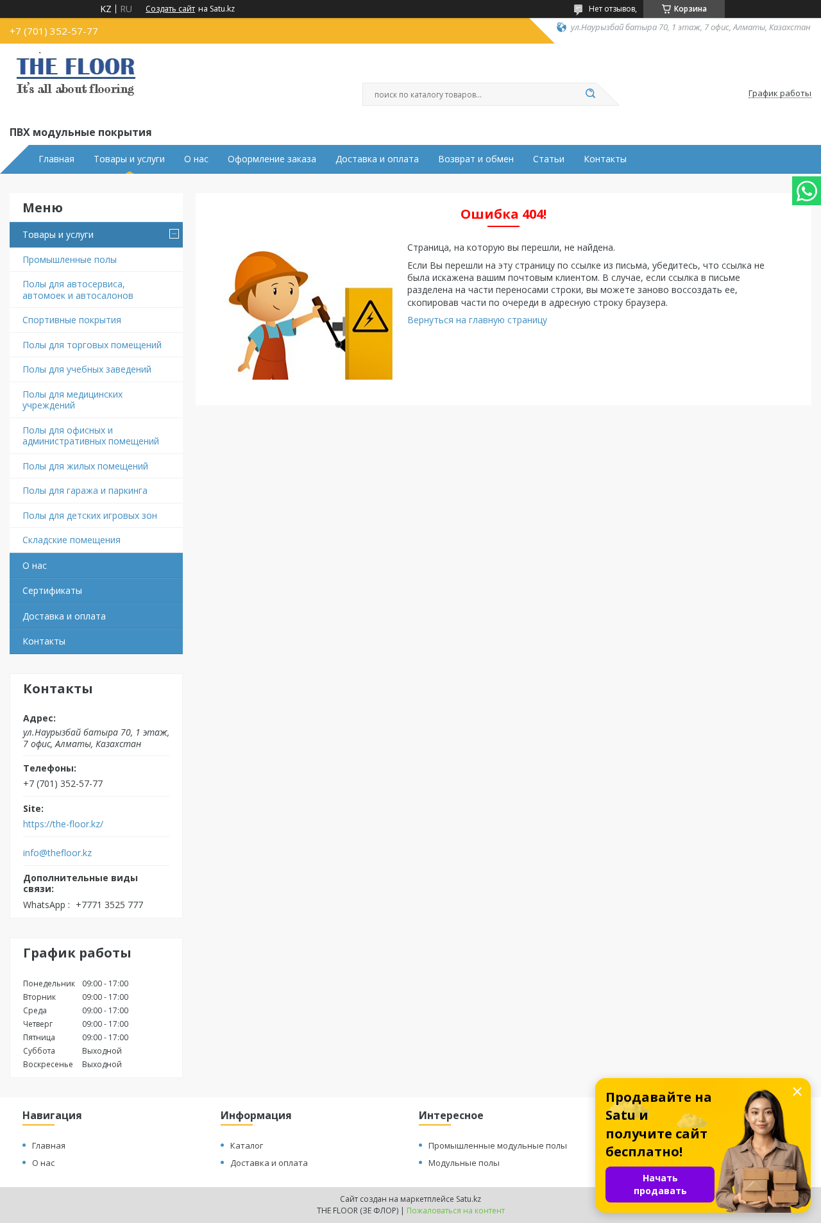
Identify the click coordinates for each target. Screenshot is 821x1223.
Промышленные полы (69, 259)
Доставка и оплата (377, 159)
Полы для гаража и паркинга (85, 490)
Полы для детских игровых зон (89, 515)
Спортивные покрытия (71, 320)
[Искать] (590, 94)
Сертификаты (52, 590)
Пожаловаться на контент (456, 1210)
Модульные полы (464, 1162)
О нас (196, 159)
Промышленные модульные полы (497, 1145)
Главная (56, 159)
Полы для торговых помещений (92, 345)
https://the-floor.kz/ (63, 824)
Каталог (246, 1145)
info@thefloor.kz (57, 853)
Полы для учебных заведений (86, 369)
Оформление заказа (272, 159)
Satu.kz (468, 1198)
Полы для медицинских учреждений (72, 400)
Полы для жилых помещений (85, 466)
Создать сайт (170, 8)
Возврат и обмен (476, 159)
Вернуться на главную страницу (477, 320)
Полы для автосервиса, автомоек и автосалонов (77, 289)
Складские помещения (71, 540)
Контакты (605, 159)
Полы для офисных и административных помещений (90, 436)
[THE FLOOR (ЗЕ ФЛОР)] (76, 82)
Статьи (548, 159)
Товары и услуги (129, 159)
